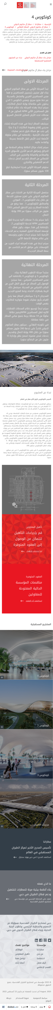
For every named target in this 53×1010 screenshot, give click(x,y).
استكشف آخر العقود (34, 601)
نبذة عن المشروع (15, 57)
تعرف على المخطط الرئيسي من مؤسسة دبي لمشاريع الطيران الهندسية (33, 900)
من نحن (40, 954)
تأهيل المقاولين (22, 954)
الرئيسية (48, 24)
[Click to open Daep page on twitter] (49, 940)
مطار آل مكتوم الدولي (23, 24)
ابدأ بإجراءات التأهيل (34, 551)
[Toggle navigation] (51, 4)
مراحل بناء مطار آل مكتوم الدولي (38, 57)
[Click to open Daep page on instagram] (45, 940)
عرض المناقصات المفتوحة (17, 70)
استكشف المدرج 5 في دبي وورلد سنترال (35, 857)
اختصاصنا (41, 958)
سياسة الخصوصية (40, 998)
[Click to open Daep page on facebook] (40, 940)
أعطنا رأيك (20, 963)
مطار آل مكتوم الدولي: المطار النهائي (32, 27)
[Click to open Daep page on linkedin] (36, 940)
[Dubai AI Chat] (3, 1007)
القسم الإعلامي (44, 967)
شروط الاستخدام (22, 998)
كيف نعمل (41, 963)
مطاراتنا (38, 24)
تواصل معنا (20, 958)
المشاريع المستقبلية (43, 60)
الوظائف (19, 949)
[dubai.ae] (13, 1007)
